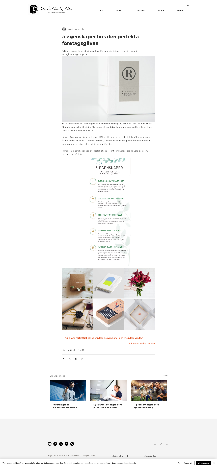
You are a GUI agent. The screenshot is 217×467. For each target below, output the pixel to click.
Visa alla (164, 375)
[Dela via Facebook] (63, 358)
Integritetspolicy (130, 463)
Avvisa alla (188, 463)
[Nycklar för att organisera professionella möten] (108, 390)
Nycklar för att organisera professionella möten (107, 406)
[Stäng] (213, 463)
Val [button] (179, 463)
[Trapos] (61, 444)
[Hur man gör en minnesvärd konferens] (68, 390)
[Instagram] (55, 444)
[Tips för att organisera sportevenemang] (149, 390)
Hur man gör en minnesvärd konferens (65, 406)
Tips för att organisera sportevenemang (146, 406)
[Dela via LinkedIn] (75, 358)
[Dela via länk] (81, 358)
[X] (66, 444)
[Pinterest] (72, 444)
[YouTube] (49, 444)
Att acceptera (203, 463)
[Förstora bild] (77, 283)
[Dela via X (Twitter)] (69, 358)
